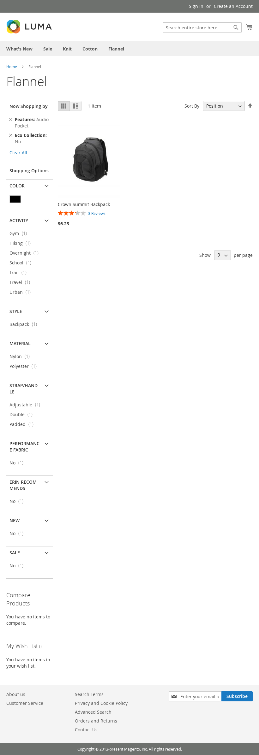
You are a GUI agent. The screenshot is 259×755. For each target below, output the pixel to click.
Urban (21, 292)
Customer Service (24, 703)
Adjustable (26, 405)
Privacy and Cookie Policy (101, 703)
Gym (20, 233)
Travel (21, 282)
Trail (19, 272)
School (22, 263)
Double (22, 414)
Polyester (24, 366)
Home (12, 66)
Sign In (196, 6)
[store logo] (29, 26)
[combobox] (202, 27)
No (18, 463)
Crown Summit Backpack (84, 204)
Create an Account (233, 6)
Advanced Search (93, 712)
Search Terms (89, 694)
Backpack (25, 324)
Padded (23, 424)
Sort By (191, 106)
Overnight (25, 253)
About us (15, 694)
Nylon (21, 356)
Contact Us (86, 730)
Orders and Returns (96, 721)
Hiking (21, 243)
